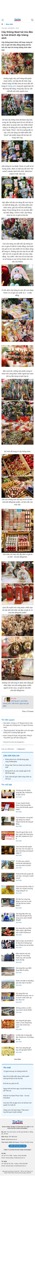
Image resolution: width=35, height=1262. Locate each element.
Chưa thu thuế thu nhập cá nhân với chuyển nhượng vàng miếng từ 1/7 (25, 889)
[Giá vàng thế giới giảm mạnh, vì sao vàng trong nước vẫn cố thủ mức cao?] (7, 1024)
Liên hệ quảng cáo (17, 1146)
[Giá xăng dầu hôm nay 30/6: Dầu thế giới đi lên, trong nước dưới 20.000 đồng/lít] (7, 917)
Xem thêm (17, 1059)
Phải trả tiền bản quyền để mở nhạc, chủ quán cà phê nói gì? (25, 876)
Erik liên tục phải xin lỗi (11, 1083)
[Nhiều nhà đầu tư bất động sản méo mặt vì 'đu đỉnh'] (7, 984)
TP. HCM (4, 1161)
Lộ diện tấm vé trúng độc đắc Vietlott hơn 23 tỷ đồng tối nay (25, 1037)
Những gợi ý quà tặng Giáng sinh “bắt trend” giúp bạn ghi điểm (16, 703)
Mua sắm (9, 24)
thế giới (15, 777)
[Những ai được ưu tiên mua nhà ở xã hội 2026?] (7, 1011)
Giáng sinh (12, 86)
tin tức (14, 759)
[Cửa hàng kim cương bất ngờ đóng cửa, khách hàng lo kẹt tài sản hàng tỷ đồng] (7, 821)
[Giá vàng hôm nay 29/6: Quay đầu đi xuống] (7, 971)
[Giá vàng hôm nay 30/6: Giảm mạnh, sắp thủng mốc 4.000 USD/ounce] (7, 931)
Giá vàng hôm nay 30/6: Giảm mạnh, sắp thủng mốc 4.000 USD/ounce (24, 930)
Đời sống (13, 698)
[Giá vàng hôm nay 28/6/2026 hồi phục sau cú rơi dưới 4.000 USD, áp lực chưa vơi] (7, 996)
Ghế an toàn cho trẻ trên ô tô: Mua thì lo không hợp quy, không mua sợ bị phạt (24, 943)
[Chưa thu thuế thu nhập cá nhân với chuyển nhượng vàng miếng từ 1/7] (7, 890)
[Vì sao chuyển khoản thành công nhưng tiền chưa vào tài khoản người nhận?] (7, 806)
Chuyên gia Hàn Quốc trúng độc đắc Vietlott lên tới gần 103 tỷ (24, 792)
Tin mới (7, 1067)
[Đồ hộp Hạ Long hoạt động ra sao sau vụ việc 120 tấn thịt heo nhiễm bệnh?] (7, 902)
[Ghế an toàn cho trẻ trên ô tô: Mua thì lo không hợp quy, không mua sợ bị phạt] (7, 944)
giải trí (26, 771)
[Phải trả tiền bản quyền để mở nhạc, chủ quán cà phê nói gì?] (7, 877)
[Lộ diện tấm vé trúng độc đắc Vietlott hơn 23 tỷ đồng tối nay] (7, 1038)
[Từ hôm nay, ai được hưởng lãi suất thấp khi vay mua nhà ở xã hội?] (7, 864)
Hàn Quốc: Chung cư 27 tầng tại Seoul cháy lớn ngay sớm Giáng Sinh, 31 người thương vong (18, 725)
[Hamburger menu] (2, 20)
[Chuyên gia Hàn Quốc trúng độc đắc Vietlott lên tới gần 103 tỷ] (7, 793)
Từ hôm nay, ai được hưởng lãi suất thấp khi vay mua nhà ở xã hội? (23, 863)
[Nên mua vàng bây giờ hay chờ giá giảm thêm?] (7, 1051)
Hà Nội (3, 1153)
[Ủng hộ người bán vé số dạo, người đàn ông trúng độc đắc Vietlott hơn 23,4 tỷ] (7, 835)
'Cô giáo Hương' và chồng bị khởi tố (15, 1071)
